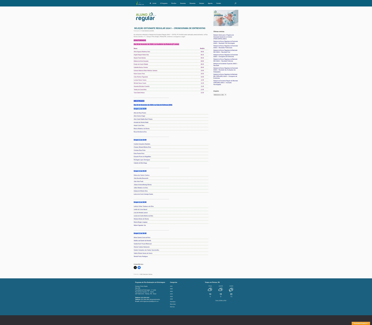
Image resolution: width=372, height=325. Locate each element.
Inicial (154, 3)
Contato (218, 3)
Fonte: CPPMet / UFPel (220, 300)
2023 (171, 291)
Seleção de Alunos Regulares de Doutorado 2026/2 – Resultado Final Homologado (225, 42)
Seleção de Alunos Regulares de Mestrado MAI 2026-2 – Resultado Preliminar (225, 60)
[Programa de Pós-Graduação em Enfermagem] (140, 3)
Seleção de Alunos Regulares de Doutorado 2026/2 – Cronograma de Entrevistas (225, 55)
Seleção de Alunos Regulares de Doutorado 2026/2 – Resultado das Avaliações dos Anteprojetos (225, 70)
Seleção (201, 3)
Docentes (183, 3)
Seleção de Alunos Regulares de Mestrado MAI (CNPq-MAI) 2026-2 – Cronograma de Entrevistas (225, 76)
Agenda (210, 3)
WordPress (181, 311)
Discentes (192, 3)
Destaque (172, 301)
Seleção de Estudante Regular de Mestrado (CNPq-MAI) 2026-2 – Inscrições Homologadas (225, 82)
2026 (171, 299)
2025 (171, 296)
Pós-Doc (173, 3)
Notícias (150, 274)
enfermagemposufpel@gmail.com (147, 301)
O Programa (163, 3)
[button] (235, 3)
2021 (171, 286)
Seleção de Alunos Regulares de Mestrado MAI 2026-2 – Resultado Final (225, 51)
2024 (141, 274)
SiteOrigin (196, 311)
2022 (171, 289)
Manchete (145, 274)
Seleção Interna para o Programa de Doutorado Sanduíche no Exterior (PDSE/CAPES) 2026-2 (223, 37)
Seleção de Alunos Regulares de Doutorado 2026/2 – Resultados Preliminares (225, 47)
